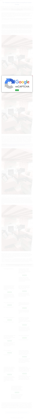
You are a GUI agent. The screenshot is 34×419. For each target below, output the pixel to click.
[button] (17, 209)
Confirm (17, 90)
